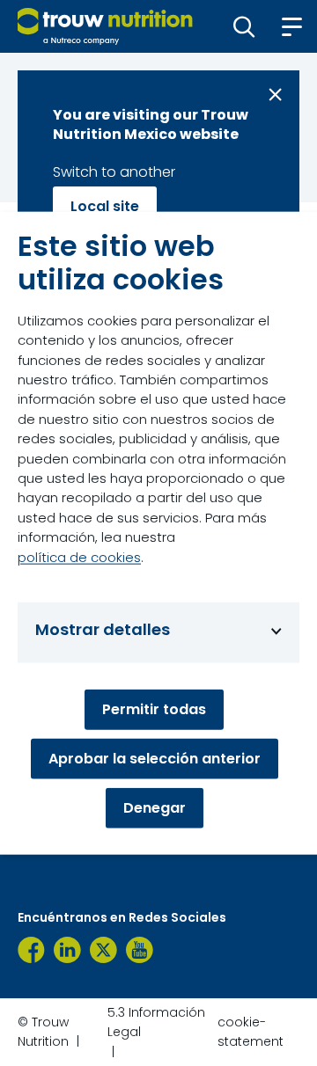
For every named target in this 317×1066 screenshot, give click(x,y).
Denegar (154, 807)
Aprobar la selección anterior (154, 758)
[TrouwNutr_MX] (103, 950)
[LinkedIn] (67, 950)
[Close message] (275, 94)
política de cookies (79, 556)
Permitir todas (154, 708)
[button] (244, 26)
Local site (104, 206)
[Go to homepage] (105, 26)
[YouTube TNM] (139, 950)
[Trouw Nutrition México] (31, 950)
